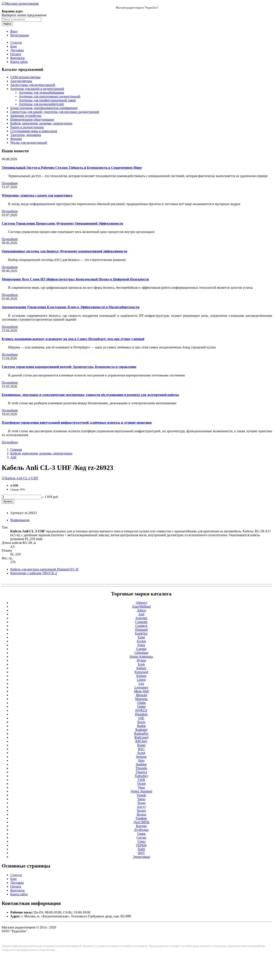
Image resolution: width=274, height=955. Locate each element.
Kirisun (141, 676)
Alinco (141, 610)
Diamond (141, 629)
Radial (141, 726)
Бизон (141, 810)
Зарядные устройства (25, 115)
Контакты (17, 58)
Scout (141, 753)
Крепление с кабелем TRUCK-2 (33, 573)
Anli (13, 457)
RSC (141, 749)
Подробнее (10, 183)
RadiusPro (141, 733)
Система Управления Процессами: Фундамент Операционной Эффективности (62, 223)
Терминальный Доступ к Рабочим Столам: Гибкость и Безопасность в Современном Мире (72, 167)
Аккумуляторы (21, 81)
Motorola (141, 699)
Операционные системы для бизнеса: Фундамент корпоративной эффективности (64, 251)
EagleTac (141, 633)
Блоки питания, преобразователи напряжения (43, 108)
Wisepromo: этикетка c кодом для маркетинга (37, 195)
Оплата (15, 54)
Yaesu (141, 799)
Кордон (141, 826)
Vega (141, 787)
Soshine (141, 764)
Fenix (141, 645)
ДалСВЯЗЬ (141, 822)
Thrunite (141, 768)
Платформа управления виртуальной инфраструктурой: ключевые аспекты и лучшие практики (77, 422)
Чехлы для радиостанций (28, 142)
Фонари (16, 139)
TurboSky (141, 776)
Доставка (17, 50)
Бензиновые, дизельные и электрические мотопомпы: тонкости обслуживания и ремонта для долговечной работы (90, 395)
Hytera (141, 660)
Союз (141, 841)
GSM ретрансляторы (25, 77)
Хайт (141, 849)
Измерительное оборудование (32, 119)
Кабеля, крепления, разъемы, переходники (41, 123)
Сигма (141, 837)
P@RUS (141, 710)
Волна (141, 814)
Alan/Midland (141, 606)
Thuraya (141, 772)
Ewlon (141, 641)
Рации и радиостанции (27, 127)
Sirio (141, 760)
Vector (141, 783)
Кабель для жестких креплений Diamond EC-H (44, 569)
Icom (141, 664)
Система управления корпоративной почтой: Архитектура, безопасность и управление (69, 367)
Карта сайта (19, 62)
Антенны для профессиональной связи (47, 100)
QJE (141, 718)
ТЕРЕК (141, 845)
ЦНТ (141, 853)
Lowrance (141, 687)
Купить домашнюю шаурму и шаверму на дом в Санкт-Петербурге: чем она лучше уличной (73, 339)
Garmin (141, 649)
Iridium (141, 668)
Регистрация (19, 35)
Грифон (141, 818)
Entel (141, 637)
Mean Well (141, 691)
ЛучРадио (141, 830)
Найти (7, 23)
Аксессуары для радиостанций (32, 85)
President (141, 714)
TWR (141, 780)
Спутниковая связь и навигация (33, 131)
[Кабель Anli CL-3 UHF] (20, 478)
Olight (141, 703)
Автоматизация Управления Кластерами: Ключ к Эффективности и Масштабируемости (70, 307)
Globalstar (141, 652)
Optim (141, 706)
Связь (141, 833)
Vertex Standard (141, 791)
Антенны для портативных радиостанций (49, 96)
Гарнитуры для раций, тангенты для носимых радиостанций (54, 112)
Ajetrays (141, 602)
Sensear (141, 756)
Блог (13, 46)
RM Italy (141, 741)
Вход (14, 31)
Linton (141, 679)
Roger (141, 745)
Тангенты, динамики (25, 135)
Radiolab (141, 729)
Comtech (141, 626)
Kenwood (141, 672)
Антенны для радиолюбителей (41, 104)
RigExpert (141, 737)
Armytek (141, 618)
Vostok (141, 795)
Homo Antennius (141, 656)
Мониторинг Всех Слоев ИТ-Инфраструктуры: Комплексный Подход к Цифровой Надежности (75, 279)
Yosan (141, 803)
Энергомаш (141, 857)
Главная (16, 42)
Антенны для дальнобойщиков (41, 92)
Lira (141, 683)
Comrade (141, 622)
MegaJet (141, 695)
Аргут (141, 806)
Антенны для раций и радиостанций (37, 88)
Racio (141, 722)
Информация (19, 520)
